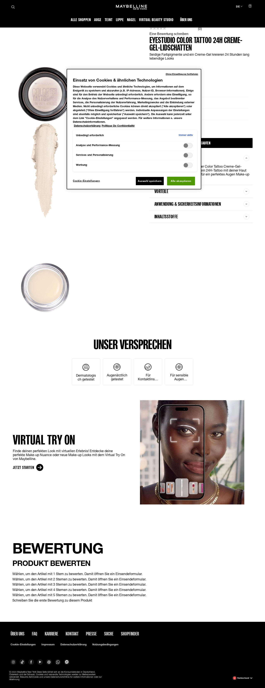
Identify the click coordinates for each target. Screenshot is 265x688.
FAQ (34, 633)
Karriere (51, 633)
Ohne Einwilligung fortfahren (182, 74)
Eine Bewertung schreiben (168, 34)
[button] (132, 573)
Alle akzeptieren (181, 181)
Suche (108, 633)
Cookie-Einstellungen (23, 644)
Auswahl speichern (150, 181)
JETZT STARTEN (23, 467)
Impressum (48, 644)
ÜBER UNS (17, 633)
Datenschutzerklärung (73, 644)
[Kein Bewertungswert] (157, 28)
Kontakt (72, 633)
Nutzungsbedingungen (105, 644)
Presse (91, 633)
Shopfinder (130, 633)
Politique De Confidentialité (118, 125)
